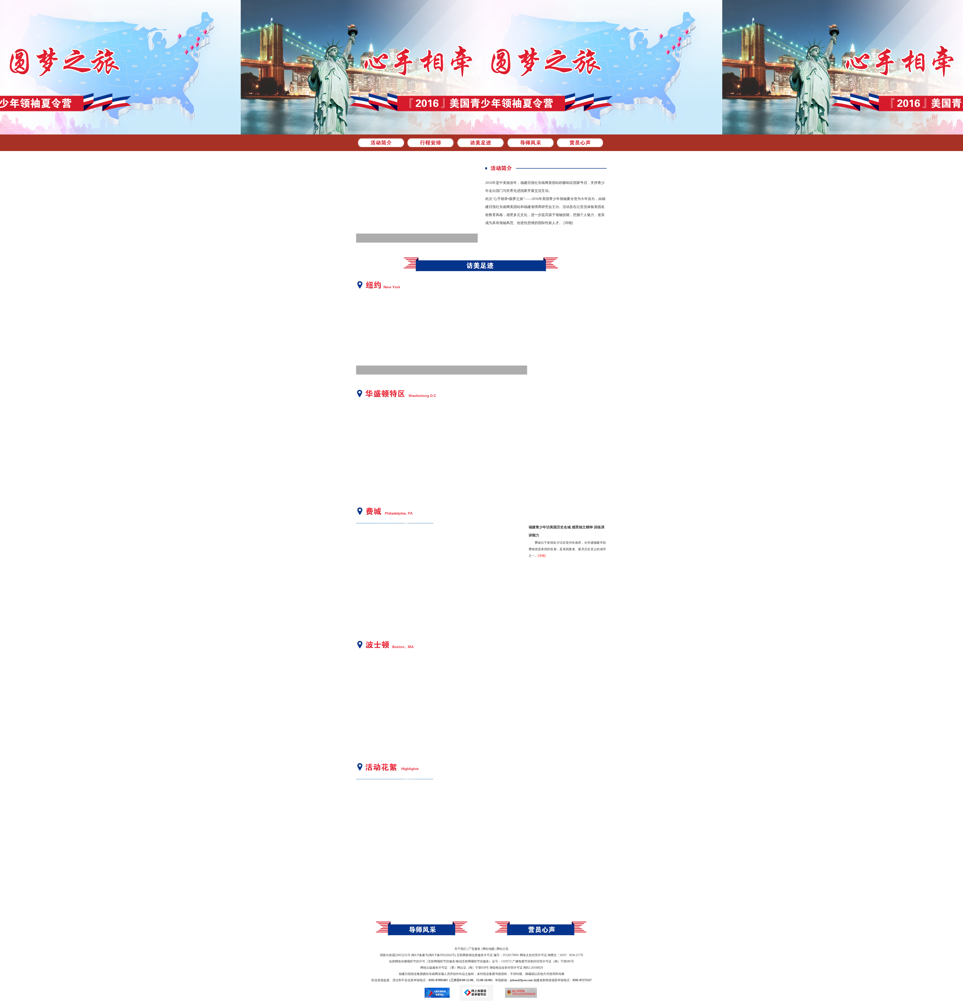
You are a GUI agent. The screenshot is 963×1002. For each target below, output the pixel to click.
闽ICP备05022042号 (442, 955)
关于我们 (460, 949)
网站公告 (503, 949)
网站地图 (489, 949)
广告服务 (474, 949)
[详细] (568, 223)
